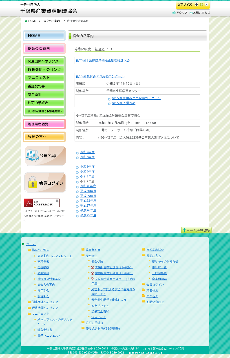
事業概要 (43, 261)
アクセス (179, 13)
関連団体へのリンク (44, 61)
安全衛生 (44, 94)
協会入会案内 (46, 284)
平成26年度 (88, 210)
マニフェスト (44, 78)
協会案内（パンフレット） (55, 256)
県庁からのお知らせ (165, 261)
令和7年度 (87, 152)
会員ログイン (155, 284)
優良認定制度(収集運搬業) (44, 111)
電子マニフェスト (49, 335)
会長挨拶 (43, 267)
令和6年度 (87, 157)
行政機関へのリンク (44, 69)
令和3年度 (87, 176)
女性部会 (43, 296)
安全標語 (97, 261)
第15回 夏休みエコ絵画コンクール (100, 76)
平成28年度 (88, 201)
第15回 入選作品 (123, 103)
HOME (32, 21)
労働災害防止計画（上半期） (114, 273)
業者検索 (152, 290)
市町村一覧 (159, 267)
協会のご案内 (52, 21)
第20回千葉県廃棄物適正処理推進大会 (103, 60)
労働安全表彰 (100, 311)
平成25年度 (88, 215)
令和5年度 (87, 167)
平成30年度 (88, 191)
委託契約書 (44, 86)
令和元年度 (88, 186)
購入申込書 (45, 330)
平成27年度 (88, 206)
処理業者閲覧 (44, 124)
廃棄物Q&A (159, 279)
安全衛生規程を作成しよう (108, 300)
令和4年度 (87, 172)
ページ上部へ (196, 230)
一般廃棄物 (159, 273)
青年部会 (43, 290)
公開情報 (43, 273)
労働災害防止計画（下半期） (114, 267)
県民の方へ (44, 137)
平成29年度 (88, 196)
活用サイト (98, 317)
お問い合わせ (199, 13)
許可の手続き (44, 103)
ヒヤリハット (100, 305)
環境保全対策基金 (49, 279)
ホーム (31, 244)
